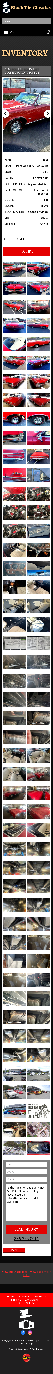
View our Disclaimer (14, 1271)
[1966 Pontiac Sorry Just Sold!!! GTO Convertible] (14, 269)
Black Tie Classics (27, 1340)
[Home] (26, 7)
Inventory (24, 1296)
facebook (23, 1332)
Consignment (33, 1299)
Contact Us (26, 1303)
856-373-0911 (26, 1238)
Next (48, 114)
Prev (5, 114)
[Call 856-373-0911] (48, 32)
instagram (30, 1332)
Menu (12, 32)
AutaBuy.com (38, 1349)
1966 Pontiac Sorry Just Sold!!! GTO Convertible (22, 70)
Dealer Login (27, 1343)
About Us (40, 1296)
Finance (16, 1299)
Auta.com (24, 1349)
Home (10, 1296)
